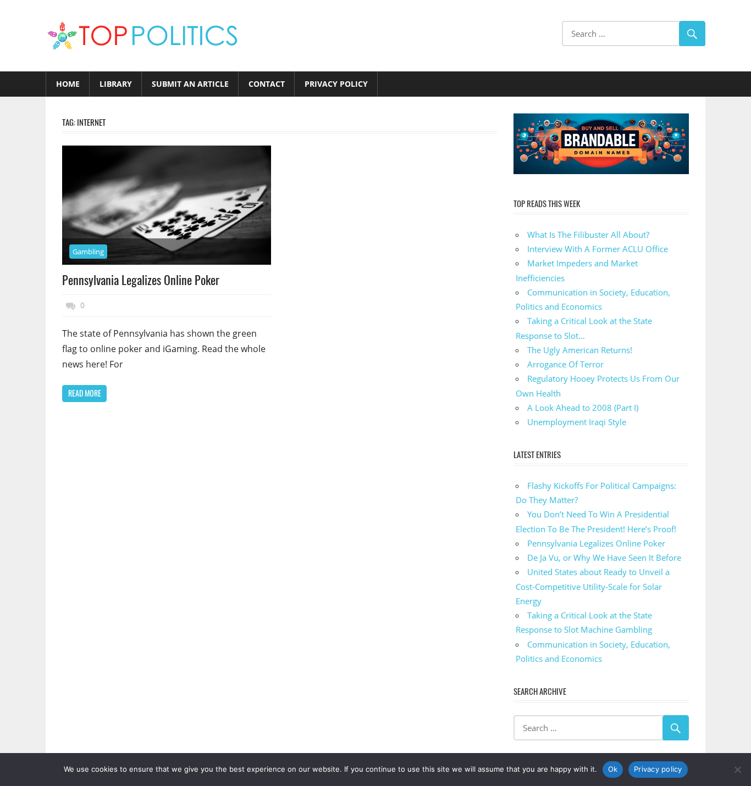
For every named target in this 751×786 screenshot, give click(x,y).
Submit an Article (190, 84)
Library (116, 84)
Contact (267, 84)
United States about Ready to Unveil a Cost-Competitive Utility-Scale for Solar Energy (593, 586)
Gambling (88, 252)
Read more (84, 393)
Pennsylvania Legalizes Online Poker (140, 279)
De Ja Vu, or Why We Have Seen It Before (604, 557)
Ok (613, 769)
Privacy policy (658, 769)
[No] (737, 769)
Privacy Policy (336, 84)
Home (68, 84)
